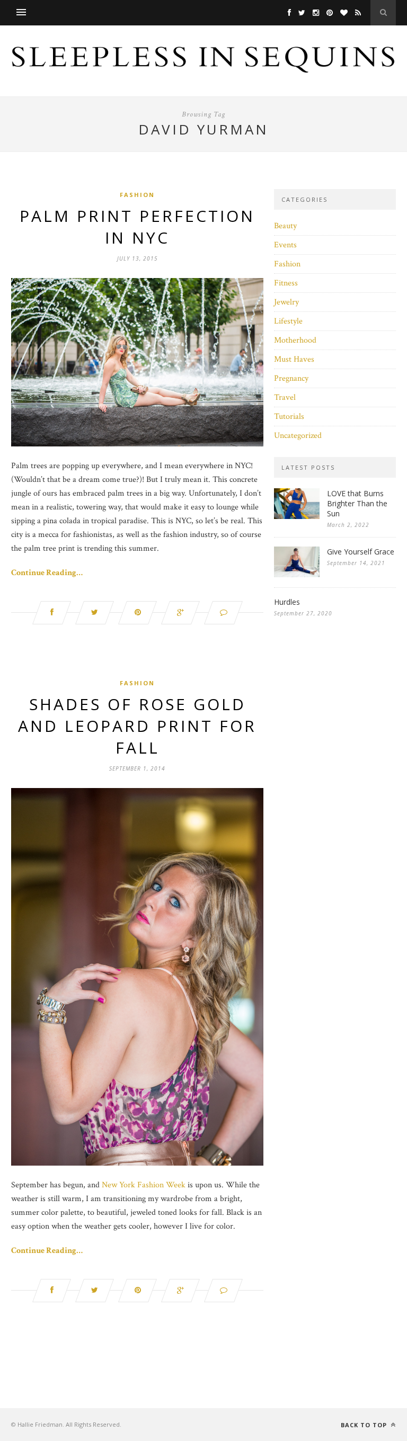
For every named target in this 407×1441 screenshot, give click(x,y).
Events (285, 244)
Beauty (285, 225)
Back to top (365, 1425)
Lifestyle (288, 321)
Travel (285, 397)
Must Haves (294, 359)
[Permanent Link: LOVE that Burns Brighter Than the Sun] (297, 516)
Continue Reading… (47, 572)
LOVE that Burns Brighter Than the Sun (357, 503)
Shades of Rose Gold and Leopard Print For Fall (137, 725)
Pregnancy (291, 378)
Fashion (137, 195)
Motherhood (295, 340)
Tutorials (289, 416)
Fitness (286, 283)
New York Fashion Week (143, 1185)
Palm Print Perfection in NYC (137, 226)
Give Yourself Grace (360, 552)
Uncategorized (298, 435)
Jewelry (286, 302)
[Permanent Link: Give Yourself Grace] (297, 574)
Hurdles (287, 602)
